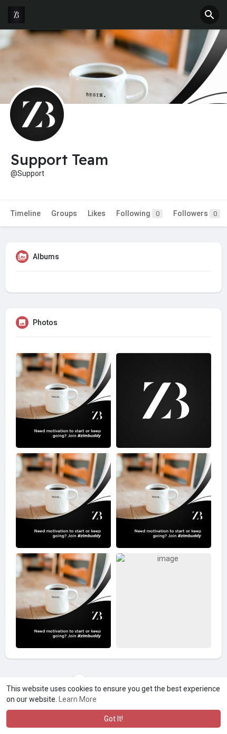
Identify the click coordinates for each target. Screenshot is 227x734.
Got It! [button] (113, 719)
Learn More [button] (78, 699)
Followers (195, 213)
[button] (209, 14)
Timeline (26, 213)
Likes (97, 213)
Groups (64, 213)
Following (137, 213)
